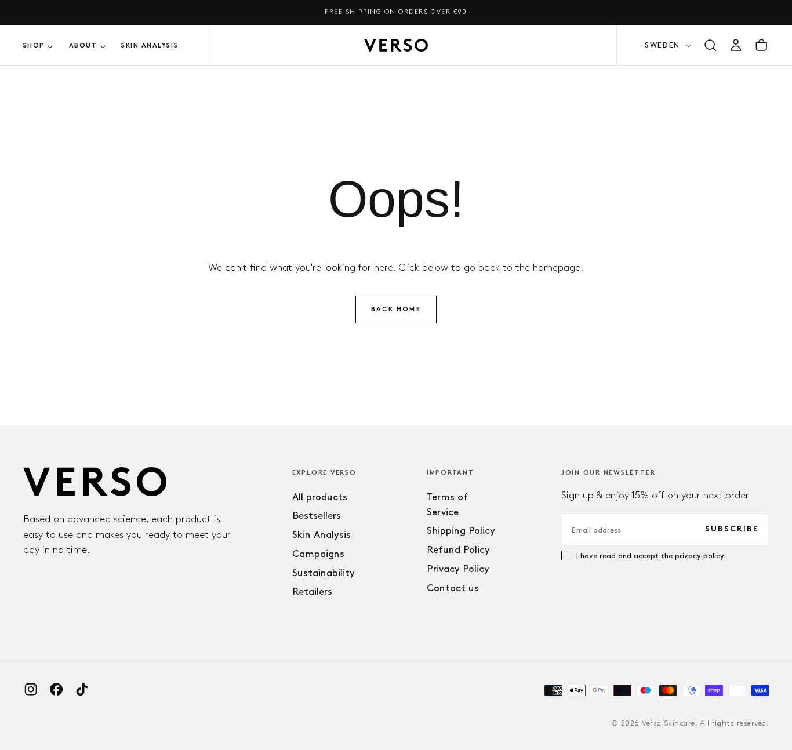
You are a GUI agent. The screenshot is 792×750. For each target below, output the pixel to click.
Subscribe (731, 529)
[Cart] (761, 45)
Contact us (453, 588)
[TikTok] (81, 689)
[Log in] (735, 45)
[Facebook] (56, 689)
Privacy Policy (458, 568)
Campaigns (318, 553)
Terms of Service (447, 504)
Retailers (312, 591)
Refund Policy (458, 549)
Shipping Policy (461, 530)
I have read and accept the (651, 555)
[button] (710, 45)
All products (319, 497)
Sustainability (323, 572)
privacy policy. (700, 555)
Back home (396, 310)
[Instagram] (30, 689)
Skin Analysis (149, 46)
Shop (34, 46)
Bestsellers (316, 515)
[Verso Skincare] (95, 482)
